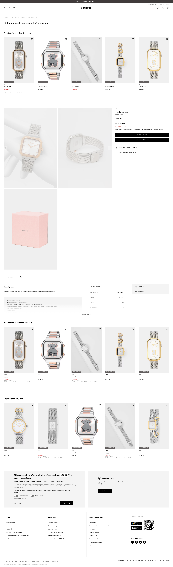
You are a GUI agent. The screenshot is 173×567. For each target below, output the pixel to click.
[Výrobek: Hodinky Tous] (19, 60)
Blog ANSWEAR (52, 529)
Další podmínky (52, 526)
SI (158, 561)
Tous (116, 109)
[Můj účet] (158, 8)
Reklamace (92, 522)
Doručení (92, 529)
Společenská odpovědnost (14, 532)
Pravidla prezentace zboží (55, 532)
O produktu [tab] (10, 277)
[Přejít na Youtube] (140, 542)
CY (136, 561)
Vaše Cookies (45, 561)
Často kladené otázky (95, 542)
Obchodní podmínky (54, 522)
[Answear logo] (86, 8)
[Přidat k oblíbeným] (32, 39)
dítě (14, 8)
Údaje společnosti (35, 561)
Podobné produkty (142, 134)
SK (160, 561)
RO (156, 561)
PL (153, 561)
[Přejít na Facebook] (132, 542)
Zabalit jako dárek (94, 539)
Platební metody (94, 532)
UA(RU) (167, 561)
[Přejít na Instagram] (136, 542)
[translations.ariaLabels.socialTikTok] (144, 542)
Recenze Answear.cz (12, 526)
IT (150, 561)
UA (163, 561)
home (20, 8)
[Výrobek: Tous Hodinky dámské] (19, 426)
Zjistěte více (105, 491)
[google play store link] (136, 523)
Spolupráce (9, 529)
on (10, 8)
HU (148, 561)
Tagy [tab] (21, 277)
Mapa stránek (54, 561)
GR (142, 561)
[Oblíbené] (163, 8)
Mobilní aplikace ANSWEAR (56, 539)
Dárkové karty (93, 535)
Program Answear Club (55, 535)
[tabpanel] (86, 297)
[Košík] (168, 8)
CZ (139, 561)
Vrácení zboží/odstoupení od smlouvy (100, 526)
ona (5, 8)
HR (145, 561)
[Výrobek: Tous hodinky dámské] (53, 60)
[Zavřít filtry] (168, 1)
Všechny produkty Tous (142, 140)
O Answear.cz (10, 522)
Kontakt (91, 545)
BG (133, 561)
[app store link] (136, 527)
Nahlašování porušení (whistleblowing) (17, 535)
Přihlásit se (67, 503)
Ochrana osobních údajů (13, 539)
